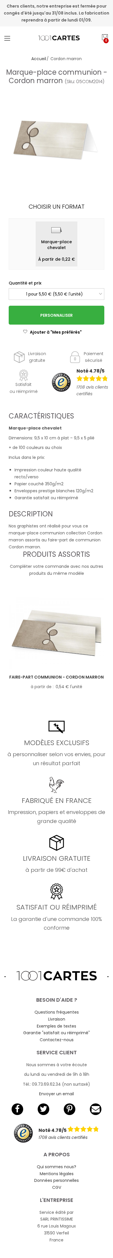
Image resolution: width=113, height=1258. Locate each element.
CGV (56, 1187)
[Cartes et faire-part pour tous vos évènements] (57, 38)
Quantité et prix (25, 283)
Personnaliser (56, 315)
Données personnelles (56, 1180)
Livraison (56, 1019)
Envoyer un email (56, 1094)
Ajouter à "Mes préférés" (56, 332)
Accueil (38, 59)
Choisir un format (57, 207)
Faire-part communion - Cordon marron (56, 677)
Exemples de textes (56, 1026)
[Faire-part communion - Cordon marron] (56, 633)
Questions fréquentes (56, 1012)
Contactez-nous (57, 1040)
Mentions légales (57, 1174)
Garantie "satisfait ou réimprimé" (56, 1033)
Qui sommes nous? (56, 1167)
